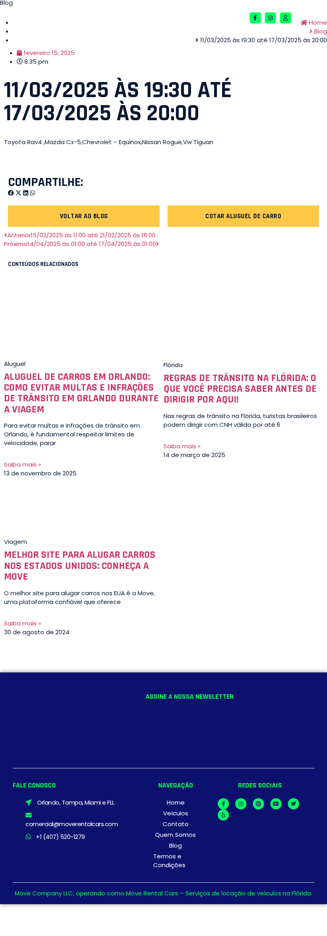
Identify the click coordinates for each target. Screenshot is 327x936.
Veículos (175, 813)
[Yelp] (223, 815)
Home (176, 802)
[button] (239, 18)
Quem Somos (175, 834)
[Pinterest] (258, 803)
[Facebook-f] (255, 17)
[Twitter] (293, 803)
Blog (175, 845)
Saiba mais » (22, 464)
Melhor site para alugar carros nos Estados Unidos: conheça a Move (80, 565)
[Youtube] (276, 803)
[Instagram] (270, 17)
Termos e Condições (169, 860)
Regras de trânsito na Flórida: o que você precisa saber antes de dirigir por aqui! (240, 388)
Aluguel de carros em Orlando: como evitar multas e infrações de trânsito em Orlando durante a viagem (81, 393)
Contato (176, 824)
